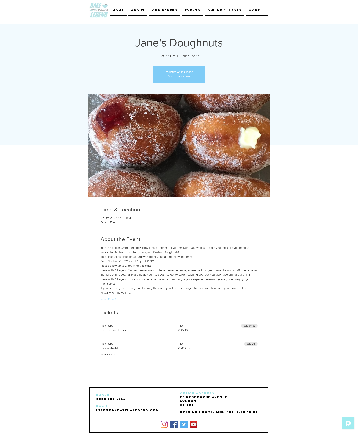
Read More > (109, 299)
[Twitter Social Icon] (184, 424)
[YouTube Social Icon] (193, 424)
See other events (179, 76)
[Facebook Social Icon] (174, 424)
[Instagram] (164, 424)
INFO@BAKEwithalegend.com (127, 410)
